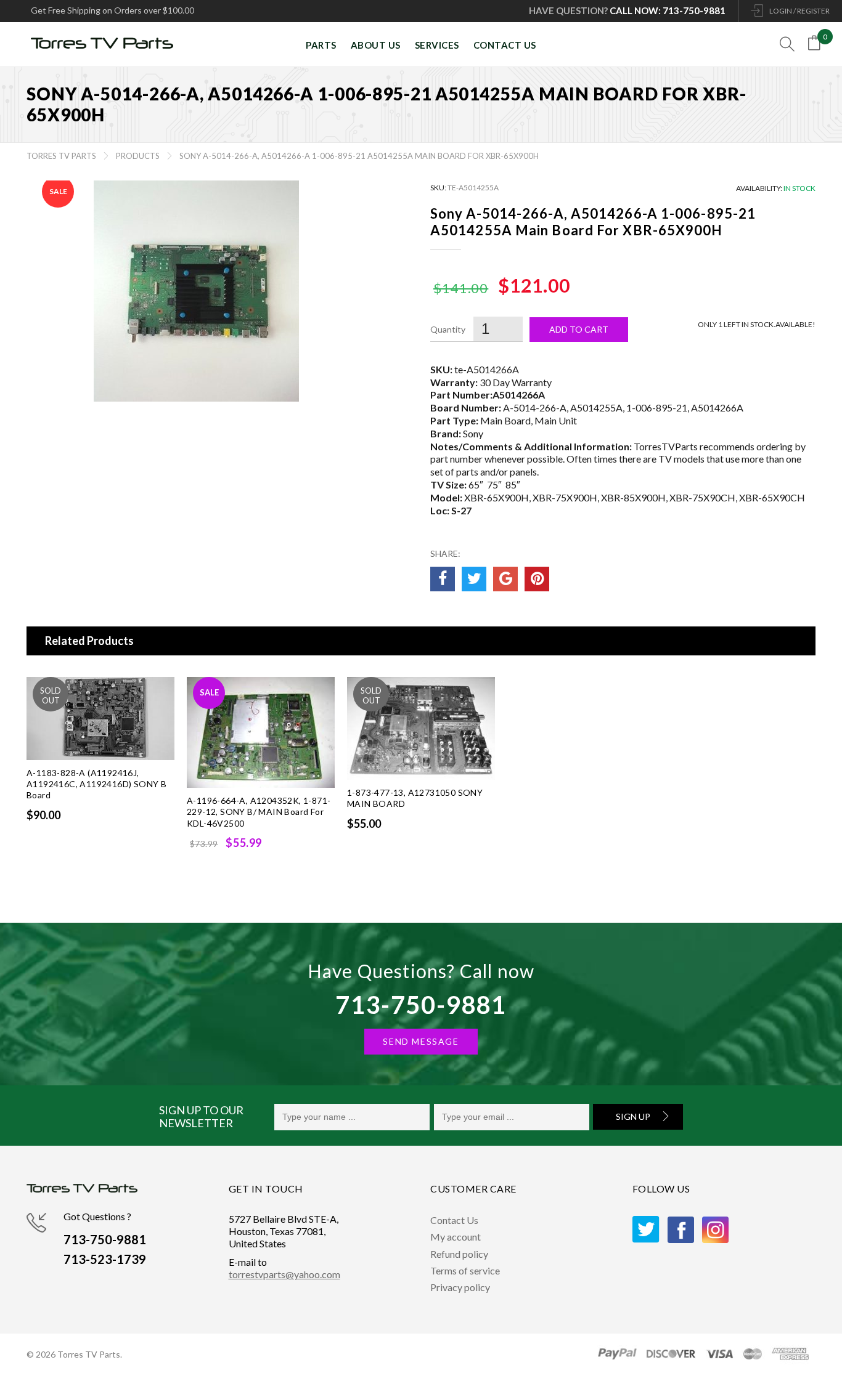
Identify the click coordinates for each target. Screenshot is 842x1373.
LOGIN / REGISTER (799, 10)
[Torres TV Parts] (106, 45)
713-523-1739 (104, 1259)
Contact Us (454, 1220)
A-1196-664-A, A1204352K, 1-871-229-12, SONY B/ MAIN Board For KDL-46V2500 (258, 811)
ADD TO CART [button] (267, 869)
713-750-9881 (420, 1004)
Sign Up (633, 1116)
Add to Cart (578, 329)
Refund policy (459, 1254)
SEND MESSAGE (421, 1041)
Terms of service (465, 1270)
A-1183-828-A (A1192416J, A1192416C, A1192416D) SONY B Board (96, 784)
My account (455, 1236)
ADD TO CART (107, 841)
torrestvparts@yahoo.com (284, 1274)
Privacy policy (460, 1287)
